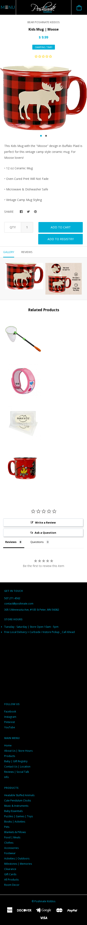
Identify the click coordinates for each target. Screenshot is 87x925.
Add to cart (61, 227)
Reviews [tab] (27, 252)
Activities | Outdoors (16, 858)
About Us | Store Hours (18, 751)
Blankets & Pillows (15, 832)
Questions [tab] (37, 542)
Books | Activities (14, 821)
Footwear (10, 853)
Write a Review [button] (45, 522)
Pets (6, 827)
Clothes (8, 842)
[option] (43, 98)
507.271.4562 (12, 598)
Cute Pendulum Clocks (17, 800)
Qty (13, 227)
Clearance (10, 869)
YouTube (9, 727)
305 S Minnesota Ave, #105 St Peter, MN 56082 (31, 609)
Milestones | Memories (18, 864)
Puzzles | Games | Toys (18, 816)
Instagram (10, 717)
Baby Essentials (13, 811)
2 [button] (46, 136)
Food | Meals (12, 837)
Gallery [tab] (8, 252)
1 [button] (41, 136)
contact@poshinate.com (18, 603)
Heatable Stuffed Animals (19, 795)
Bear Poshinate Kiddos (43, 22)
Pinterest (9, 722)
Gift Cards (10, 874)
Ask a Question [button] (45, 533)
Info (6, 777)
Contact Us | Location (17, 766)
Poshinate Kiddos (44, 901)
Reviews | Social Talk (16, 772)
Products (9, 756)
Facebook (10, 711)
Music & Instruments (16, 806)
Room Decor (11, 885)
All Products (11, 879)
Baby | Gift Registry (15, 761)
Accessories (11, 848)
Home (8, 745)
